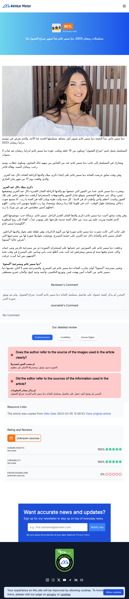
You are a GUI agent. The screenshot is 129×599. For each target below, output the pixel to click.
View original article (98, 413)
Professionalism (42, 337)
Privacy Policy (83, 535)
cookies (66, 594)
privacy (51, 594)
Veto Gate (50, 413)
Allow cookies (113, 592)
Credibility (65, 337)
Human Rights (87, 337)
